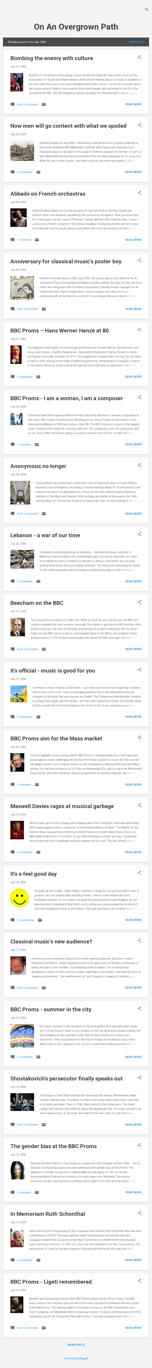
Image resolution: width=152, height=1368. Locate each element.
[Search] (147, 10)
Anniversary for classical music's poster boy (65, 261)
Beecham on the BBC (36, 603)
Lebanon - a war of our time (45, 535)
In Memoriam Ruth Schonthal (47, 1214)
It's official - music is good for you (52, 670)
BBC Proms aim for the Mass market (56, 738)
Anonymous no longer (38, 466)
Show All (136, 42)
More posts (76, 1344)
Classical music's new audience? (51, 941)
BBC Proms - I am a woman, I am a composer (66, 398)
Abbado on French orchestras (47, 193)
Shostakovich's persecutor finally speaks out (66, 1078)
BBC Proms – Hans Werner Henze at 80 (59, 330)
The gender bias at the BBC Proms (53, 1146)
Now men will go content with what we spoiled (68, 126)
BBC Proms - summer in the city (50, 1009)
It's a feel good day (33, 874)
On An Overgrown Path (76, 27)
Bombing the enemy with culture (51, 58)
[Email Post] (44, 105)
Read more (133, 104)
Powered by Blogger (76, 1358)
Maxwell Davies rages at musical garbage (62, 806)
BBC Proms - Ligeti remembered (51, 1282)
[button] (139, 57)
